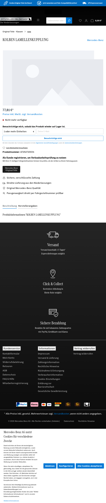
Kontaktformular (11, 353)
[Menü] (38, 19)
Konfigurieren (66, 465)
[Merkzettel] (80, 20)
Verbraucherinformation (50, 374)
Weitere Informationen (11, 501)
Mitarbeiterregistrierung (15, 383)
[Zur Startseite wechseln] (15, 20)
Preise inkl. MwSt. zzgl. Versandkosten (22, 114)
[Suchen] (69, 20)
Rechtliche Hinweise (48, 366)
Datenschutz (9, 374)
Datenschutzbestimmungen (73, 143)
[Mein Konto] (86, 20)
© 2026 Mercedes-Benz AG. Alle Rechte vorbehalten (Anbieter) (34, 421)
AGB (5, 370)
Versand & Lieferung (48, 357)
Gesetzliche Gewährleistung (52, 391)
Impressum (44, 353)
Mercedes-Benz (95, 40)
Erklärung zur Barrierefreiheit (46, 385)
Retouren (7, 366)
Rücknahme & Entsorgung (51, 370)
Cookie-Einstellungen (49, 379)
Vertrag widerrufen (83, 353)
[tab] (10, 206)
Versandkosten (61, 413)
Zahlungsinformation (48, 362)
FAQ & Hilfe (8, 378)
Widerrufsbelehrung (13, 362)
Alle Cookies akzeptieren (89, 465)
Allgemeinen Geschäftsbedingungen (47, 143)
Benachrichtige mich (53, 138)
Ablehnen (50, 465)
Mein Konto (8, 357)
